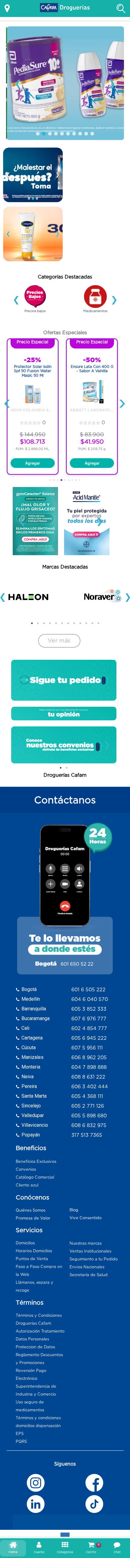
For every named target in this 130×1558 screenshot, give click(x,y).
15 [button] (107, 319)
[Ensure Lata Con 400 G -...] (92, 392)
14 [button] (101, 319)
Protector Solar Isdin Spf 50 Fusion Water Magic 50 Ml (32, 371)
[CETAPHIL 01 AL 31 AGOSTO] (33, 234)
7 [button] (59, 319)
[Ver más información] (7, 8)
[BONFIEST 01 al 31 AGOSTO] (33, 175)
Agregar (32, 463)
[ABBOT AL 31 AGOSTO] (65, 83)
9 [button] (71, 319)
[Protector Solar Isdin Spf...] (33, 392)
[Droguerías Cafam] (65, 8)
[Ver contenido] (35, 521)
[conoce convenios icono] (64, 744)
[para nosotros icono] (63, 713)
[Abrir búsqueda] (120, 8)
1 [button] (23, 319)
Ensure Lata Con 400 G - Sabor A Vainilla (92, 369)
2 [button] (29, 319)
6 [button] (53, 319)
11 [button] (83, 319)
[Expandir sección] (65, 1535)
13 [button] (95, 319)
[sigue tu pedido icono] (63, 680)
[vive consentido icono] (35, 296)
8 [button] (65, 319)
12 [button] (89, 319)
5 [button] (47, 319)
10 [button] (77, 319)
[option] (35, 299)
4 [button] (41, 319)
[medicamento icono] (95, 296)
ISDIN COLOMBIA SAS (33, 410)
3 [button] (35, 319)
